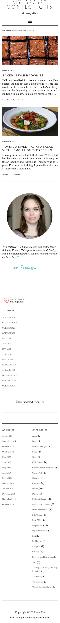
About (35, 436)
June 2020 (6, 344)
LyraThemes (42, 617)
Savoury (5, 174)
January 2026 (8, 317)
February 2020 (9, 365)
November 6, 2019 (8, 141)
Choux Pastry (38, 473)
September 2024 (9, 323)
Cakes (34, 457)
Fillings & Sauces (39, 499)
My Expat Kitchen (40, 531)
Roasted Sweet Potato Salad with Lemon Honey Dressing (27, 148)
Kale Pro (40, 612)
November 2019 (9, 381)
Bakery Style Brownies (22, 75)
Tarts (34, 562)
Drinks (35, 494)
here (14, 257)
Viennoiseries (38, 582)
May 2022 (6, 339)
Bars (4, 100)
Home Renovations (40, 509)
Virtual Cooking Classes (42, 587)
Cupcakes (36, 483)
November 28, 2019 (9, 70)
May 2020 (6, 349)
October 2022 (8, 333)
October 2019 (8, 386)
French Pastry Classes (41, 504)
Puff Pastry (36, 541)
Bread (34, 452)
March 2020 (7, 360)
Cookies (35, 478)
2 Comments (34, 100)
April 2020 (7, 354)
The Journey (37, 576)
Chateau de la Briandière (42, 467)
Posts (34, 536)
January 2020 (8, 370)
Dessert (9, 100)
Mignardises (16, 100)
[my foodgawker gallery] (30, 401)
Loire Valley (37, 520)
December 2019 (9, 375)
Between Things (39, 446)
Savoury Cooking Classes (43, 557)
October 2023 (8, 328)
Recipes (24, 100)
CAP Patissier (38, 462)
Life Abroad (37, 515)
